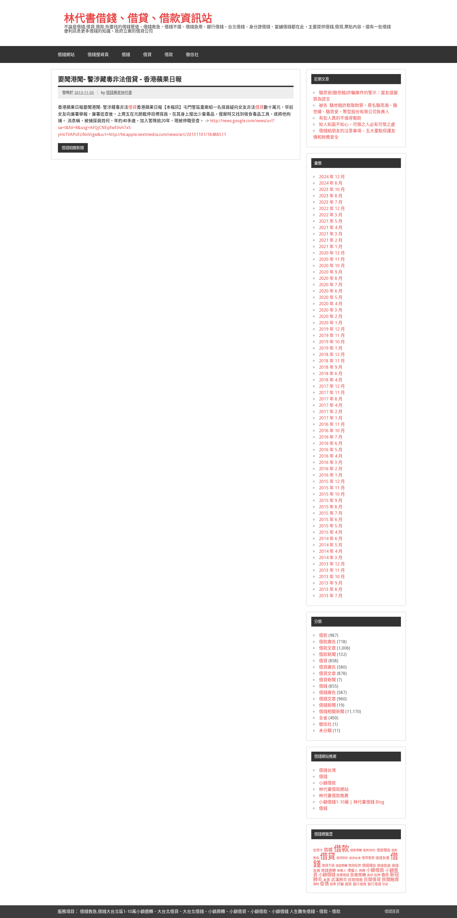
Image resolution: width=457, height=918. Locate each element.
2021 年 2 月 (330, 240)
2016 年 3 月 (330, 462)
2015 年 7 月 (330, 513)
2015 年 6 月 (330, 519)
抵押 (377, 875)
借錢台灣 (327, 770)
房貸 (370, 875)
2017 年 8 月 (330, 398)
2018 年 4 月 (330, 379)
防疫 (385, 884)
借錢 (126, 54)
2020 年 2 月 (330, 316)
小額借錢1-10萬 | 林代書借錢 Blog (351, 802)
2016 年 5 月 (330, 449)
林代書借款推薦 (334, 795)
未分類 (325, 730)
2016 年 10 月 (332, 430)
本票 (326, 880)
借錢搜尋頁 (98, 54)
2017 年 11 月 (332, 392)
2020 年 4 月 (330, 303)
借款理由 (383, 850)
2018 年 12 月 (332, 354)
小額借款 (327, 782)
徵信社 (192, 54)
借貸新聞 (327, 679)
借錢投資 (354, 865)
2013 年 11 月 (332, 570)
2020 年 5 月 (330, 297)
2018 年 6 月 (330, 373)
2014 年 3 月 (330, 557)
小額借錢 (326, 874)
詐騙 (340, 884)
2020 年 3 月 (330, 310)
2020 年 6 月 (330, 291)
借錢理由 (369, 865)
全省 (323, 717)
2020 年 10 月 (332, 265)
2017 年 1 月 (330, 418)
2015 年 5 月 (330, 525)
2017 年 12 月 (332, 386)
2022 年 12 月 (332, 208)
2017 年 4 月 (330, 405)
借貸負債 (382, 858)
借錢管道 (384, 865)
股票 (333, 884)
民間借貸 (372, 879)
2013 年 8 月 (330, 589)
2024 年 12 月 (332, 176)
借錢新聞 (327, 705)
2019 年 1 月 (330, 348)
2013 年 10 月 (332, 576)
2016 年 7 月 (330, 437)
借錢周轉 (341, 865)
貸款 (348, 884)
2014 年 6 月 (330, 538)
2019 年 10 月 (332, 341)
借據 (328, 849)
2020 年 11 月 (332, 259)
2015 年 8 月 (330, 506)
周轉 (362, 871)
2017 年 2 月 (330, 411)
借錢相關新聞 (73, 148)
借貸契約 (342, 858)
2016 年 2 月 (330, 468)
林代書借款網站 (334, 789)
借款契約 (369, 850)
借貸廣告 (327, 667)
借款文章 (327, 648)
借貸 (147, 54)
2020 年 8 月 (330, 278)
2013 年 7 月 (330, 595)
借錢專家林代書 (119, 92)
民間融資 (390, 879)
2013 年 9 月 (330, 583)
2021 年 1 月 (330, 246)
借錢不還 (328, 865)
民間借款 (355, 880)
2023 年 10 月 (332, 189)
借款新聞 (327, 654)
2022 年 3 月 (330, 214)
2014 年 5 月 (330, 544)
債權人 (353, 871)
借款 (168, 54)
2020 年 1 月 (330, 322)
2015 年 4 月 (330, 532)
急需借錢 (342, 875)
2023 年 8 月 (330, 195)
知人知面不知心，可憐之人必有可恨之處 (357, 124)
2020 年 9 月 (330, 272)
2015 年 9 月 (330, 500)
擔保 (385, 875)
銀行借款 (360, 884)
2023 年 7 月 (330, 202)
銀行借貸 (374, 884)
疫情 (324, 883)
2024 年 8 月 (330, 183)
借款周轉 (356, 850)
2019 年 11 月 (332, 335)
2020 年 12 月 (332, 252)
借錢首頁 (392, 911)
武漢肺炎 (339, 879)
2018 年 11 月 (332, 360)
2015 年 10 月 (332, 494)
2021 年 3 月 (330, 233)
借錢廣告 (327, 692)
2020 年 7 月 (330, 284)
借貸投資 (355, 858)
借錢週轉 (328, 870)
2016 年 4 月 (330, 456)
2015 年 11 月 (332, 487)
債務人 (341, 871)
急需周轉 (358, 875)
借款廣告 (327, 641)
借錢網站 (66, 54)
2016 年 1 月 (330, 475)
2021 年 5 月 (330, 221)
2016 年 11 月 (332, 424)
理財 (316, 884)
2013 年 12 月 (332, 564)
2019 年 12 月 (332, 329)
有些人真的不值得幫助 (340, 118)
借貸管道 (368, 858)
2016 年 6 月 (330, 443)
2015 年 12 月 (332, 481)
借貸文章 (327, 673)
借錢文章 (327, 698)
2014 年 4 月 (330, 551)
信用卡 (318, 850)
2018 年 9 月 (330, 367)
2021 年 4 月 (330, 227)
